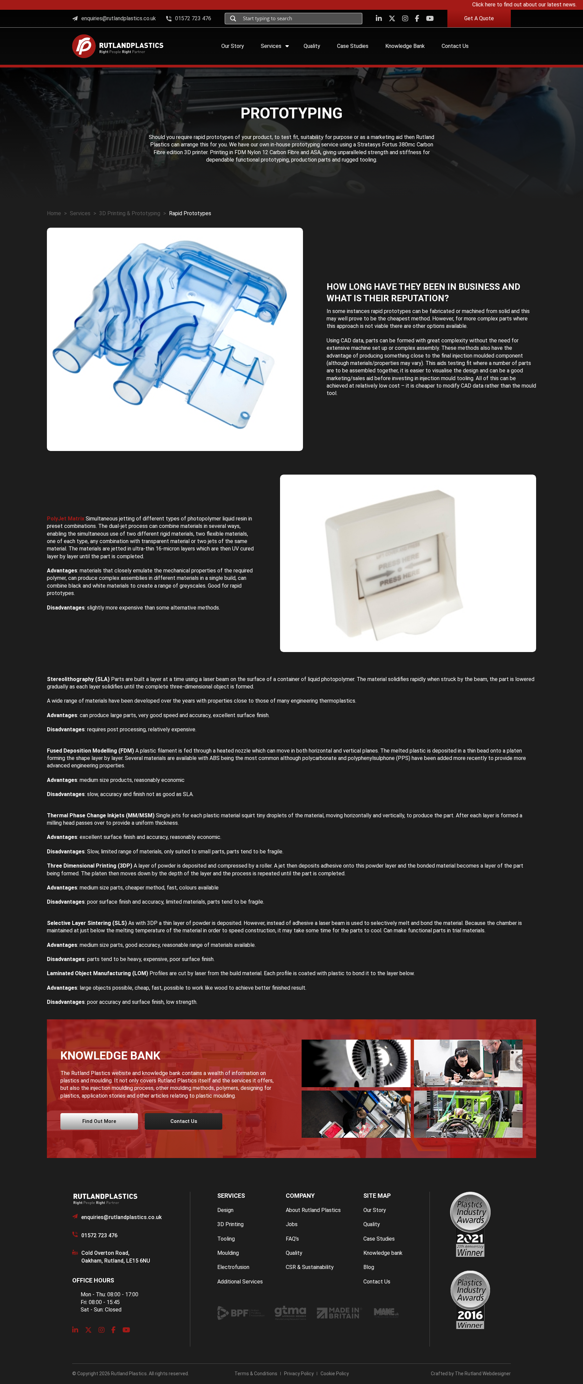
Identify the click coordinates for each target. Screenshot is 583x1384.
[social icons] (379, 18)
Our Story (374, 1210)
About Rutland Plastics (313, 1210)
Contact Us (376, 1281)
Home (54, 213)
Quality (294, 1253)
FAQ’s (292, 1239)
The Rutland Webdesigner (483, 1373)
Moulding (228, 1253)
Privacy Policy (299, 1373)
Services (80, 213)
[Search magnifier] (233, 18)
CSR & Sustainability (310, 1267)
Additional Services (240, 1281)
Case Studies (379, 1239)
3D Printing (230, 1224)
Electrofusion (233, 1267)
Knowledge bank (382, 1253)
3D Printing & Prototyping (129, 213)
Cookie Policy (335, 1373)
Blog (368, 1267)
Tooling (226, 1239)
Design (225, 1210)
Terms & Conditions (255, 1373)
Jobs (292, 1224)
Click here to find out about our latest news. (502, 4)
